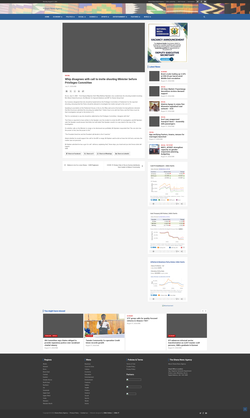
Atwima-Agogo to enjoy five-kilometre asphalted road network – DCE (173, 106)
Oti (44, 388)
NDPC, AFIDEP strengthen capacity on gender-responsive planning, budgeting (172, 150)
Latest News (154, 67)
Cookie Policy (130, 366)
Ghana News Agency (61, 413)
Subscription (191, 1)
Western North (47, 403)
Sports (104, 17)
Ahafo (45, 364)
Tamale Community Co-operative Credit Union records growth (103, 341)
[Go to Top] (245, 409)
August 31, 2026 (166, 81)
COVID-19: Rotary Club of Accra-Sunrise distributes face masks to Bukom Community (123, 166)
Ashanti (45, 366)
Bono (44, 369)
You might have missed (54, 311)
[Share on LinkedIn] (79, 91)
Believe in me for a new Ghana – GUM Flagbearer (83, 165)
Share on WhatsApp (105, 153)
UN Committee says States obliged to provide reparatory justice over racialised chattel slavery (62, 342)
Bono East (46, 372)
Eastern (45, 377)
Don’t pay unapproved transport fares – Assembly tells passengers (172, 121)
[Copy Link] (83, 91)
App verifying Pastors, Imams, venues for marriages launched (166, 135)
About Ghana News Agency (156, 1)
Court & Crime (89, 366)
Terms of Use (130, 364)
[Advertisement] (103, 187)
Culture (87, 369)
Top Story (169, 145)
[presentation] (202, 311)
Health (87, 388)
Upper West (46, 395)
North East (46, 382)
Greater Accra (47, 380)
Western (45, 401)
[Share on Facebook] (66, 91)
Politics (69, 17)
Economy (57, 17)
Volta (44, 398)
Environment (89, 380)
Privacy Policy (130, 369)
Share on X (90, 153)
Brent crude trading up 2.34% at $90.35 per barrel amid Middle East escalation (173, 76)
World (146, 17)
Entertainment (119, 17)
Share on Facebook (74, 153)
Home (47, 17)
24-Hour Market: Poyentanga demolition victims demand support (173, 91)
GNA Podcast (181, 1)
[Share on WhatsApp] (74, 91)
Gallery (87, 385)
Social (81, 17)
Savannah (46, 390)
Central (45, 374)
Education (88, 374)
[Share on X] (70, 91)
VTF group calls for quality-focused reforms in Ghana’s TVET (142, 319)
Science (92, 17)
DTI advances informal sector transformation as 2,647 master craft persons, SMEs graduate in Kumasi (184, 342)
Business (88, 364)
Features (134, 17)
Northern (46, 385)
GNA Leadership (170, 1)
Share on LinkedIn (123, 153)
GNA (75, 86)
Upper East (46, 393)
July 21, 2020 (69, 86)
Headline (48, 335)
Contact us (84, 413)
